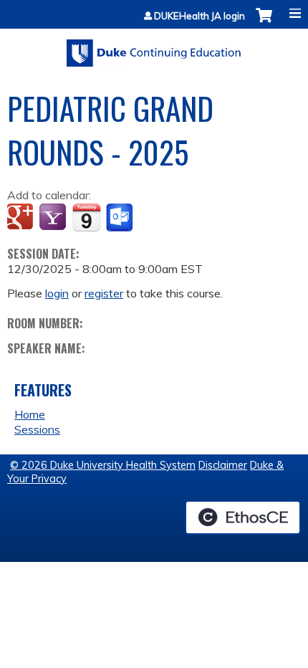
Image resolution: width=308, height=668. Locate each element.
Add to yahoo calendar (54, 218)
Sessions (37, 429)
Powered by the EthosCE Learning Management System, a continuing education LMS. (243, 517)
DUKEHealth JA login (199, 16)
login (57, 293)
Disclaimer (222, 465)
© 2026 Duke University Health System (103, 465)
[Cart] (264, 23)
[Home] (154, 48)
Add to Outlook (120, 218)
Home (29, 414)
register (104, 293)
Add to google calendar (22, 218)
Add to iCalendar (86, 217)
